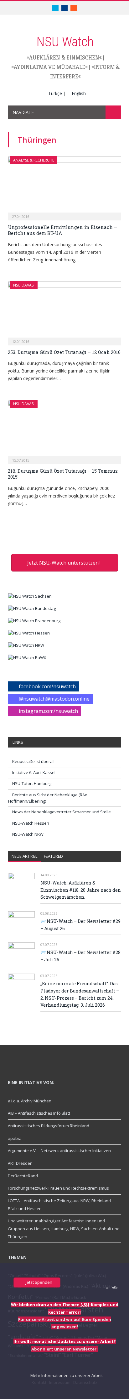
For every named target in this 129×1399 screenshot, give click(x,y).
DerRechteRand (23, 1176)
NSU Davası (23, 285)
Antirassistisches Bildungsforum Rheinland (48, 1126)
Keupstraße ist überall (33, 761)
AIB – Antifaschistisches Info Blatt (39, 1113)
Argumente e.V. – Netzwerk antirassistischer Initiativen (59, 1150)
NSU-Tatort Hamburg (31, 783)
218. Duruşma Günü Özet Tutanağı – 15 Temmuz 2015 (63, 474)
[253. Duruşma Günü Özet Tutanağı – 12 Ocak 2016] (64, 311)
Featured (53, 856)
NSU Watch (65, 41)
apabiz (14, 1138)
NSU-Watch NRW (28, 834)
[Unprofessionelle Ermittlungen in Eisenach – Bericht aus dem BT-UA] (64, 186)
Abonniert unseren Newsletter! (64, 1349)
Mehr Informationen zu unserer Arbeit (66, 1375)
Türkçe (55, 93)
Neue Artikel (24, 856)
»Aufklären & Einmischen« (64, 57)
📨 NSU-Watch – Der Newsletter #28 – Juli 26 (80, 956)
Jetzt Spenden (38, 1282)
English (79, 93)
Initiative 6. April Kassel (33, 772)
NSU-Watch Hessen (30, 823)
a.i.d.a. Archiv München (29, 1101)
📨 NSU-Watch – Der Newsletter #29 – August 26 (80, 924)
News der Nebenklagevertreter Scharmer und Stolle (61, 812)
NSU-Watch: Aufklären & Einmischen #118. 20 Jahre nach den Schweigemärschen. (80, 890)
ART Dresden (20, 1163)
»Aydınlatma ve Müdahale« (49, 67)
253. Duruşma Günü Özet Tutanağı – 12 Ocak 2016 (64, 352)
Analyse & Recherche (33, 160)
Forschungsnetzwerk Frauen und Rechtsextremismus (58, 1188)
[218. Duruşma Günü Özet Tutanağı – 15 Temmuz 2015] (64, 430)
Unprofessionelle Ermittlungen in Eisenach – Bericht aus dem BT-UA (62, 230)
